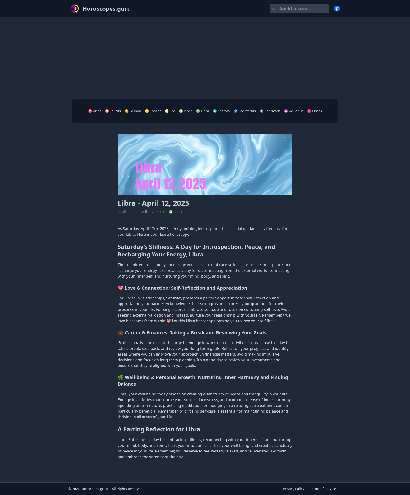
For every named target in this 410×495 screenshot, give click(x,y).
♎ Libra (202, 111)
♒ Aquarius (293, 111)
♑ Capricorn (270, 111)
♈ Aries (94, 111)
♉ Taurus (113, 111)
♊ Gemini (133, 111)
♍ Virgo (185, 111)
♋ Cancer (153, 111)
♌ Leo (170, 111)
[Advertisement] (205, 54)
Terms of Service (323, 488)
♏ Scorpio (221, 111)
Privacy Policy (293, 488)
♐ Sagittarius (244, 111)
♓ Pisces (314, 111)
